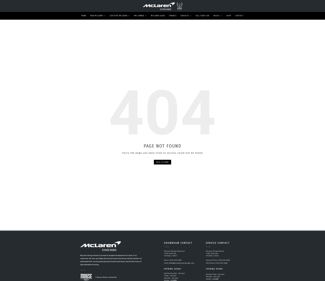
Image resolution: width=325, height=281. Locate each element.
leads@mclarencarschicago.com (181, 263)
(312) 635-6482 (175, 260)
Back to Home (162, 162)
